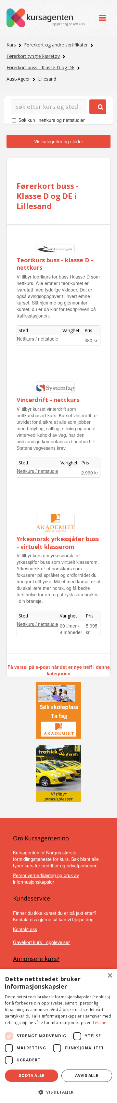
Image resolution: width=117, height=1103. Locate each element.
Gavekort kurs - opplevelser (41, 942)
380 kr (91, 340)
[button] (58, 1092)
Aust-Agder (18, 79)
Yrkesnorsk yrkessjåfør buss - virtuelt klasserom (58, 542)
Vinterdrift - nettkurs (48, 400)
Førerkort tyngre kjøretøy (33, 56)
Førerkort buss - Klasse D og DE (40, 67)
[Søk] (97, 106)
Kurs (11, 45)
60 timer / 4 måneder (71, 628)
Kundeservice (31, 898)
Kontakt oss (25, 929)
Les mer (100, 1022)
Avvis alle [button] (86, 1075)
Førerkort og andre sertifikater (56, 45)
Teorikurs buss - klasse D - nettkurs (55, 263)
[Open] (102, 18)
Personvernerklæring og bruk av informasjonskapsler (46, 878)
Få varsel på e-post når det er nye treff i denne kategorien (58, 670)
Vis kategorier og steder (58, 141)
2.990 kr (89, 472)
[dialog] (58, 1036)
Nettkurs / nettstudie (37, 338)
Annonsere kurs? (36, 959)
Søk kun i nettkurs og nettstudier (52, 120)
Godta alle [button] (32, 1075)
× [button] (109, 975)
